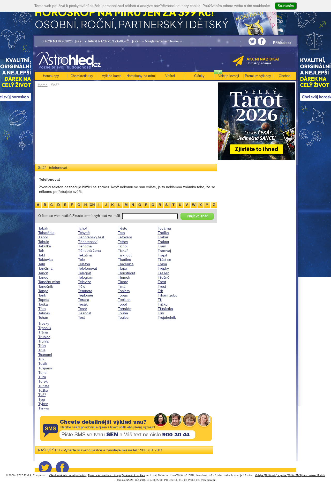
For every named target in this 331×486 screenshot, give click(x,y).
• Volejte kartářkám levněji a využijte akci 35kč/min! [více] (168, 41)
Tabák (43, 228)
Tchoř (82, 228)
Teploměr (85, 295)
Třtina (43, 332)
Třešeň (163, 273)
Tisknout (125, 255)
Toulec (123, 317)
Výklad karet (111, 76)
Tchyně (84, 233)
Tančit (43, 273)
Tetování (125, 237)
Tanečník (45, 286)
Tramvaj (164, 250)
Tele (81, 259)
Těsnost (84, 313)
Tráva (162, 264)
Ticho (122, 246)
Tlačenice (126, 264)
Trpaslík (44, 328)
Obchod (284, 76)
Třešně (163, 277)
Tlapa (122, 268)
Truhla (43, 341)
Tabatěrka (46, 233)
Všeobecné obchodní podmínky (68, 475)
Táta (42, 309)
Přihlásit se (282, 43)
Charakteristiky (82, 76)
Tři (160, 300)
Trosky (43, 323)
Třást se (164, 259)
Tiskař (123, 250)
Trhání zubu (167, 295)
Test (81, 317)
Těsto (122, 228)
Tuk (41, 359)
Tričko (163, 304)
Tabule (43, 242)
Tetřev (123, 242)
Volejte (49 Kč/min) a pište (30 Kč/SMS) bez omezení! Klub (290, 475)
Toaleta (124, 291)
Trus (42, 350)
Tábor (43, 237)
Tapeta (43, 300)
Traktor (163, 242)
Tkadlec (124, 259)
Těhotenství (87, 242)
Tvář (42, 395)
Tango (43, 291)
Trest (162, 282)
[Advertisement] (126, 127)
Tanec (43, 277)
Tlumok (124, 277)
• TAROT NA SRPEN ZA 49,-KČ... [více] (98, 41)
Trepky (163, 268)
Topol (122, 304)
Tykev (43, 404)
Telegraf (84, 273)
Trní (161, 313)
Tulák (42, 363)
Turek (43, 381)
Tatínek (44, 313)
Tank (42, 295)
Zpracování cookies (133, 475)
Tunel (42, 372)
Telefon (84, 264)
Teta (121, 233)
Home (43, 85)
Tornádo (124, 309)
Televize (84, 282)
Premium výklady (258, 76)
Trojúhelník (167, 317)
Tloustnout (126, 273)
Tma (121, 286)
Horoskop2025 (124, 480)
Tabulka (44, 246)
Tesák (83, 304)
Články (199, 76)
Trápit (162, 255)
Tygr (42, 399)
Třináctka (165, 309)
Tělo (81, 286)
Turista (43, 386)
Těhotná (85, 246)
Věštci (170, 76)
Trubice (44, 337)
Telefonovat (87, 268)
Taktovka (45, 259)
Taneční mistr (49, 282)
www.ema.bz (208, 480)
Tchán (43, 317)
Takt (41, 255)
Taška (43, 304)
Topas (123, 295)
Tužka (43, 390)
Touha (123, 313)
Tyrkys (43, 408)
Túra (42, 377)
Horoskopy (51, 76)
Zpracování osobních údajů (104, 475)
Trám (162, 246)
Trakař (163, 237)
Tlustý (123, 282)
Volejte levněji (228, 76)
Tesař (82, 309)
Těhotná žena (89, 250)
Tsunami (45, 355)
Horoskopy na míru (140, 76)
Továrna (164, 228)
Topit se (124, 300)
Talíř (41, 264)
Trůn (42, 346)
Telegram (85, 277)
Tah (41, 250)
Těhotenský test (91, 237)
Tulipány (45, 368)
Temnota (85, 291)
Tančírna (45, 268)
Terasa (83, 300)
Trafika (163, 233)
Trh (160, 291)
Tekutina (85, 255)
